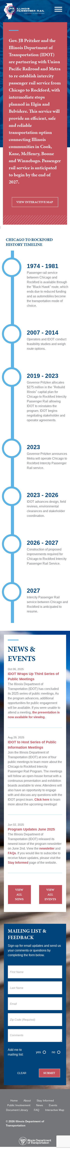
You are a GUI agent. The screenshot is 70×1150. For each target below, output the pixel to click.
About (27, 1100)
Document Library (17, 1110)
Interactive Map (54, 1110)
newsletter (46, 848)
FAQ (36, 1110)
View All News (19, 894)
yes (38, 1052)
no (53, 1052)
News (39, 1105)
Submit (49, 1073)
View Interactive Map (34, 203)
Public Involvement (18, 1105)
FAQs (12, 853)
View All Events (50, 894)
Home (14, 1100)
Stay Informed (18, 862)
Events (53, 1105)
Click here (41, 799)
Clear (21, 1073)
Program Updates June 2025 (31, 829)
